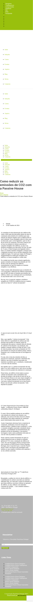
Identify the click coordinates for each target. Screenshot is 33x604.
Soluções (7, 147)
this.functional (22, 595)
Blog (6, 153)
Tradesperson (9, 5)
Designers (8, 3)
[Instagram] (9, 519)
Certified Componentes (11, 567)
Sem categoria (4, 194)
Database (8, 8)
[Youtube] (14, 519)
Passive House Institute (11, 570)
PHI (6, 10)
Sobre (6, 145)
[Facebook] (3, 519)
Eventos (7, 150)
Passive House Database (12, 568)
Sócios (6, 155)
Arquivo (7, 152)
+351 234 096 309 (6, 510)
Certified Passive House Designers (15, 563)
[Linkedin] (20, 519)
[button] (16, 160)
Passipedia (8, 13)
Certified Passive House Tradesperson (16, 565)
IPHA (6, 12)
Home (2, 193)
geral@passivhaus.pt (7, 509)
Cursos (7, 148)
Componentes (9, 7)
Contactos (7, 157)
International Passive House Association (16, 572)
